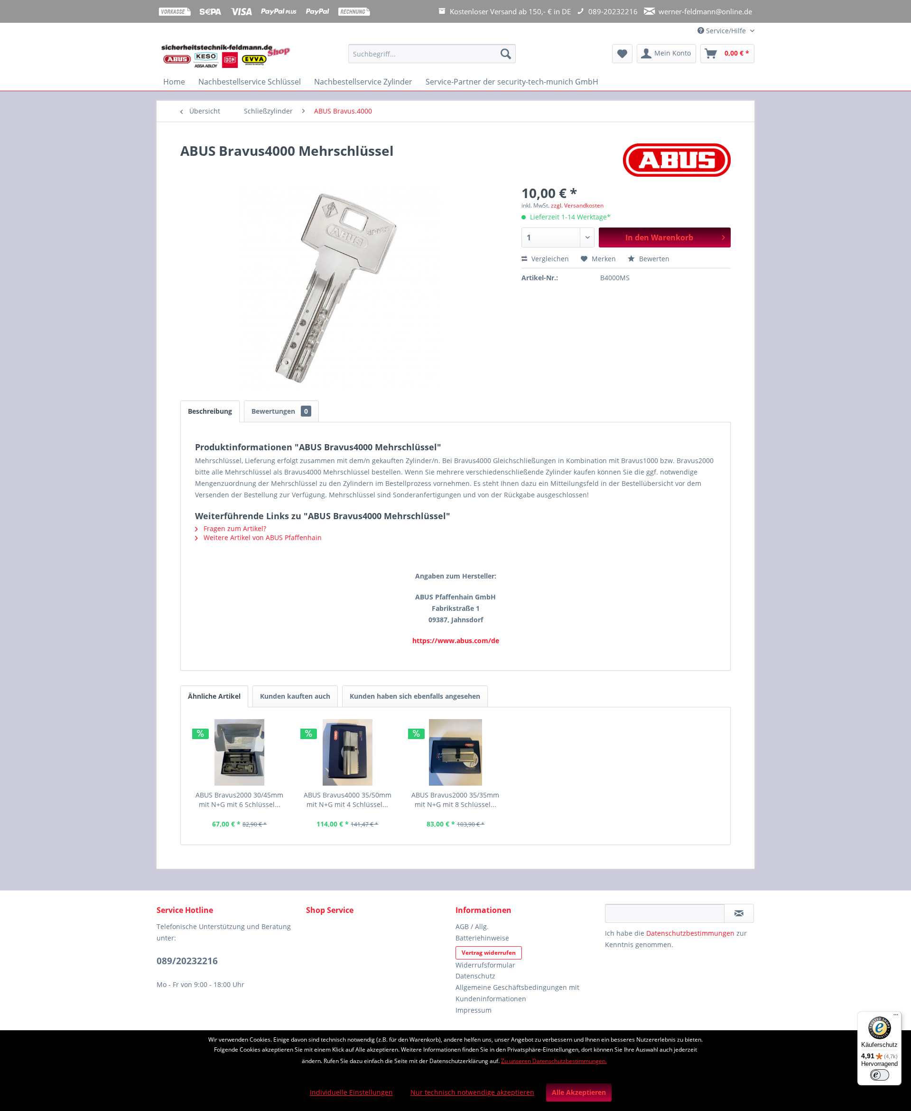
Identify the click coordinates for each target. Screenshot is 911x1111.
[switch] (879, 1075)
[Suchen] (506, 53)
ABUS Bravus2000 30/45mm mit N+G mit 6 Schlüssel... (239, 799)
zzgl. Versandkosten (577, 205)
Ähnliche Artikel (214, 696)
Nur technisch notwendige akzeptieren (472, 1092)
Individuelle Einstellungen (351, 1092)
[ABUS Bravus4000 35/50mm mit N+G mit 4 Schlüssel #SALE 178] (348, 752)
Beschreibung (210, 411)
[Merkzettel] (622, 53)
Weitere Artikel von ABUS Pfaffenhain (262, 537)
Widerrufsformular (485, 964)
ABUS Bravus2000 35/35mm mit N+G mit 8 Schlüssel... (455, 799)
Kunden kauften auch (295, 696)
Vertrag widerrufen (489, 953)
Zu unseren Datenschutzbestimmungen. (554, 1061)
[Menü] (896, 1017)
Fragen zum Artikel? (234, 528)
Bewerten (653, 258)
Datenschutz (475, 975)
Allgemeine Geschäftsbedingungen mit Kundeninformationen (517, 993)
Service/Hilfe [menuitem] (726, 30)
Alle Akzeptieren (579, 1092)
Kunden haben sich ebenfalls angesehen (415, 696)
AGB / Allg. (472, 926)
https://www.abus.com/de (455, 640)
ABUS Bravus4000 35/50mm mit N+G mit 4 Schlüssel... (347, 799)
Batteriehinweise (482, 937)
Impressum (474, 1010)
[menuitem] (432, 58)
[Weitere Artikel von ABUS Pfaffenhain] (677, 160)
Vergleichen (549, 258)
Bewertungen (279, 411)
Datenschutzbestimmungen (690, 933)
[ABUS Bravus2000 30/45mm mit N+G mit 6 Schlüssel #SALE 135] (240, 752)
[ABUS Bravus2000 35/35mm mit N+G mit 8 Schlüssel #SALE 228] (455, 752)
